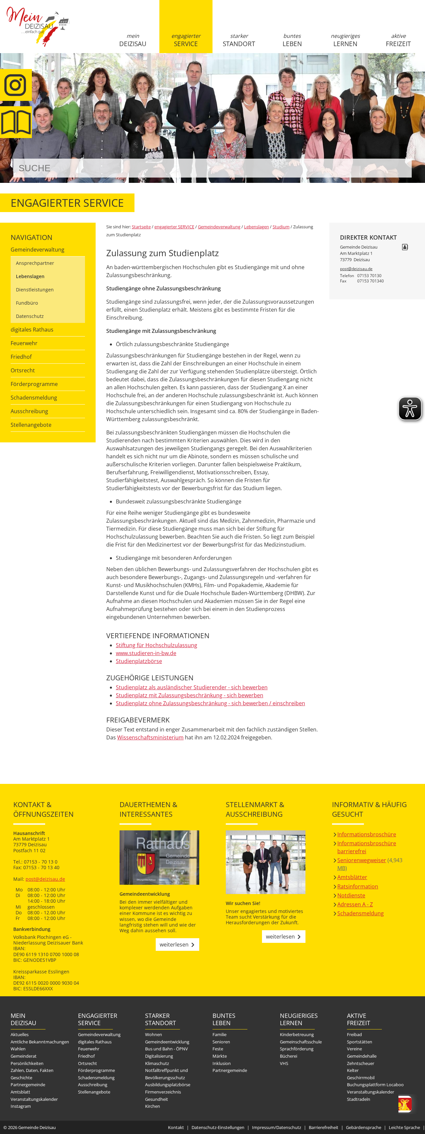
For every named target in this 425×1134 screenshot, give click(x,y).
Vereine (354, 1049)
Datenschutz (30, 316)
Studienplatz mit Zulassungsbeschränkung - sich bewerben (189, 695)
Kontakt (176, 1127)
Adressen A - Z (355, 904)
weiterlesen (174, 944)
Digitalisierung (159, 1056)
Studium (281, 227)
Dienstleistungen (35, 289)
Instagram (21, 1106)
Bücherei (288, 1056)
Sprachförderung (296, 1049)
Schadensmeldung (34, 397)
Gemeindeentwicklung (167, 1042)
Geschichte (21, 1078)
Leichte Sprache (404, 1127)
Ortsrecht (23, 370)
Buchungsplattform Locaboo (375, 1085)
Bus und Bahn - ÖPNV (166, 1049)
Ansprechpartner (35, 263)
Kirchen (152, 1106)
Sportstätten (359, 1042)
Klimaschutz (157, 1063)
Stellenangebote (31, 424)
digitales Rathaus (32, 329)
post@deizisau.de (356, 268)
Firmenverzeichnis (163, 1092)
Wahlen (18, 1049)
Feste (217, 1049)
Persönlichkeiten (27, 1063)
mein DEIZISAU (132, 40)
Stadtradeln (358, 1099)
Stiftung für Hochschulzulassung (156, 645)
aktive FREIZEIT (398, 40)
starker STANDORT (239, 40)
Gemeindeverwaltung (37, 249)
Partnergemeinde (28, 1085)
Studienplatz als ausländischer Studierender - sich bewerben (192, 687)
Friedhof (21, 356)
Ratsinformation (357, 886)
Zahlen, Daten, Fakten (32, 1070)
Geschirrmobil (361, 1078)
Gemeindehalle (362, 1056)
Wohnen (153, 1034)
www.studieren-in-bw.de (146, 653)
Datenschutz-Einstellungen (218, 1127)
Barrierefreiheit (323, 1127)
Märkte (219, 1056)
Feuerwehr (24, 343)
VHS (284, 1063)
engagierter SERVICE (186, 40)
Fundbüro (27, 303)
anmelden (418, 70)
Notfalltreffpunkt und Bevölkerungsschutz (166, 1074)
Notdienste (351, 895)
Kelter (353, 1070)
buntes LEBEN (292, 40)
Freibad (354, 1034)
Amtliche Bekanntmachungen (40, 1042)
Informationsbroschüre (366, 834)
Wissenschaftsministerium (150, 737)
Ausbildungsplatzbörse (167, 1085)
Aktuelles (20, 1034)
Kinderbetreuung (297, 1034)
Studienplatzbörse (139, 661)
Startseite (38, 32)
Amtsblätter (352, 877)
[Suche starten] (399, 168)
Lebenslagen (30, 276)
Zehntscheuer (360, 1063)
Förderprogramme (34, 384)
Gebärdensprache (363, 1127)
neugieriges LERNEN (345, 40)
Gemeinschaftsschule (301, 1042)
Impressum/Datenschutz (276, 1127)
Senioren (221, 1042)
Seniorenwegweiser (361, 860)
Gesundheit (156, 1099)
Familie (219, 1034)
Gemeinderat (24, 1056)
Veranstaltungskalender (34, 1099)
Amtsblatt (20, 1092)
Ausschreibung (29, 411)
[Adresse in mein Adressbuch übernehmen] (405, 248)
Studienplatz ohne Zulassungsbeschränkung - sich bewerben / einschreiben (210, 703)
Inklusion (221, 1063)
